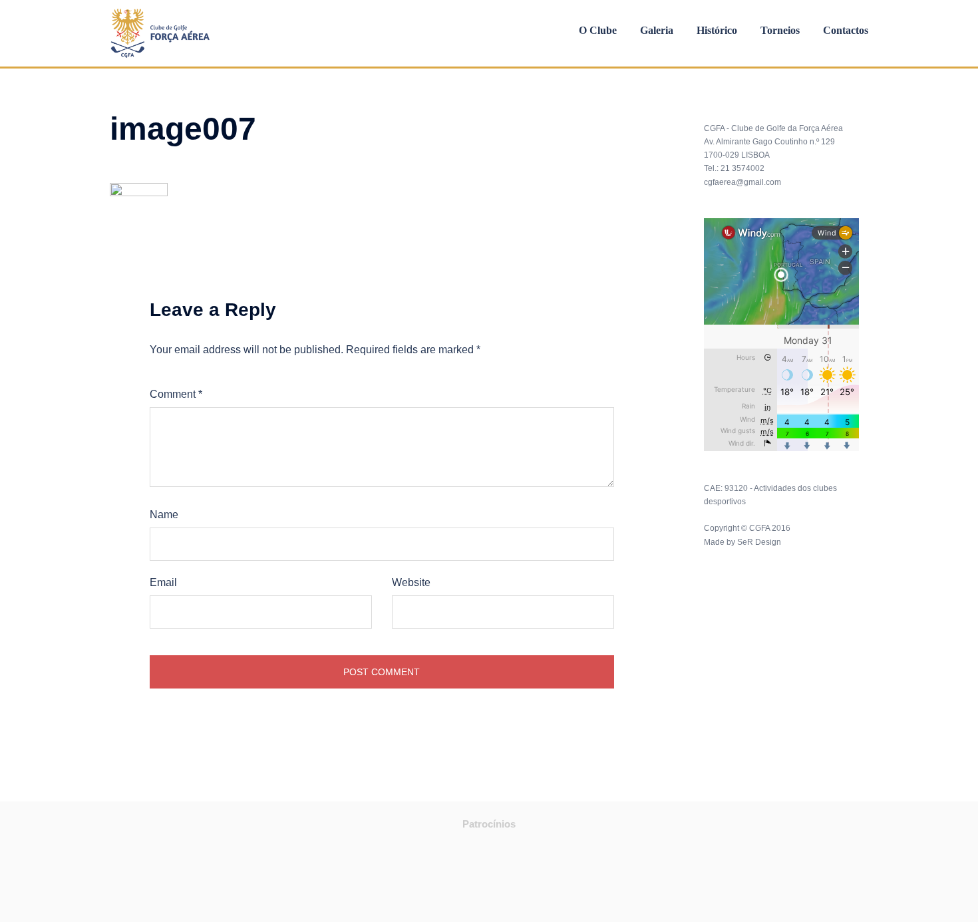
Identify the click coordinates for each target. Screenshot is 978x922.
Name (164, 514)
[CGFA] (160, 32)
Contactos (845, 30)
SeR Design (759, 542)
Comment (176, 394)
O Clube (598, 30)
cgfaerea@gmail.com (742, 182)
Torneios (780, 30)
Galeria (656, 30)
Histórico (717, 30)
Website (411, 582)
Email (163, 582)
